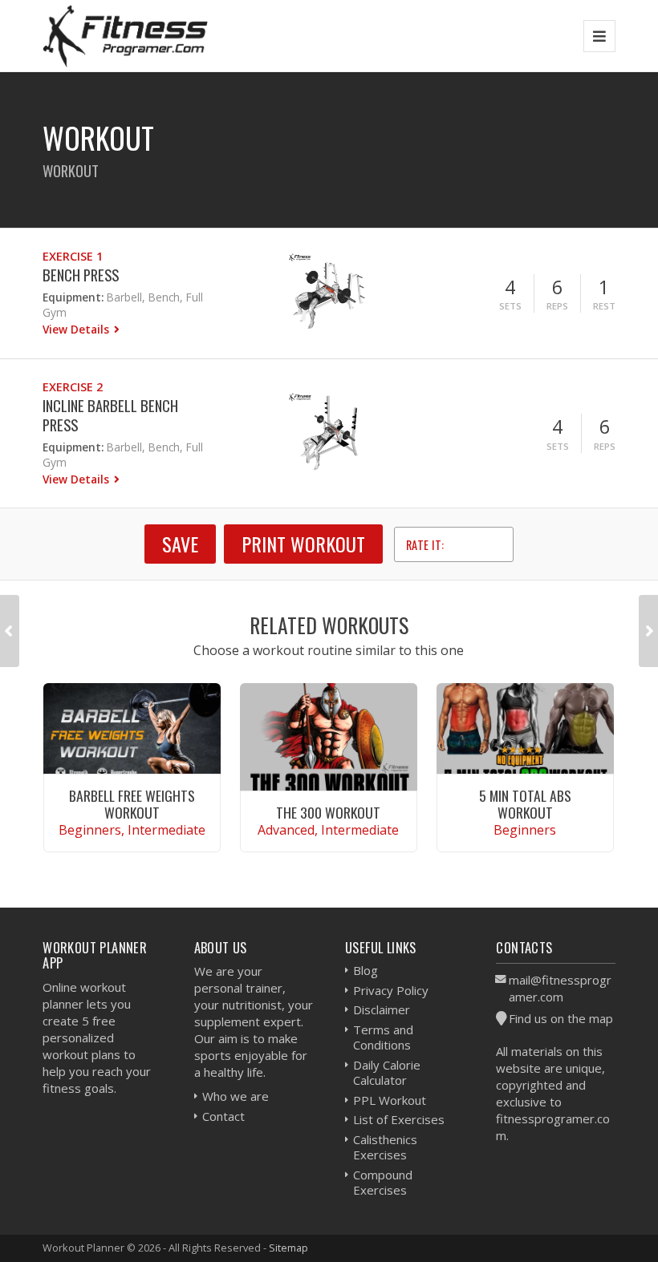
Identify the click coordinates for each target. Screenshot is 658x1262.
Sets (510, 306)
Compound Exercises (382, 1183)
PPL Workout (389, 1100)
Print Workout (303, 543)
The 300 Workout (328, 812)
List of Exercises (399, 1119)
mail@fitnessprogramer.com (560, 988)
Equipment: (73, 297)
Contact (223, 1116)
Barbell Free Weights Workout (132, 804)
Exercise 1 (73, 256)
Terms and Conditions (383, 1037)
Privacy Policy (391, 990)
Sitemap (288, 1247)
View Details (77, 329)
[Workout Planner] (125, 35)
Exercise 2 (73, 386)
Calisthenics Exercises (385, 1147)
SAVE (180, 543)
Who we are (235, 1096)
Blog (365, 970)
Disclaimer (381, 1009)
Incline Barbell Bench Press (110, 414)
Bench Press (81, 274)
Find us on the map (561, 1018)
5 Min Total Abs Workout (525, 804)
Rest (604, 306)
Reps (557, 306)
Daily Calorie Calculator (386, 1073)
